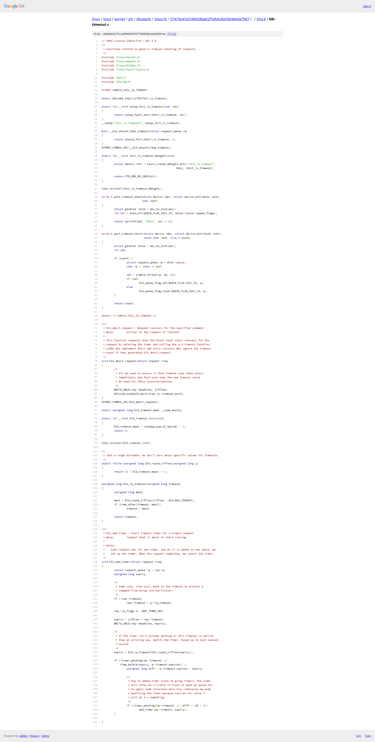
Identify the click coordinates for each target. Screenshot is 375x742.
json (368, 736)
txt (358, 736)
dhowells (143, 19)
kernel (119, 19)
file (172, 34)
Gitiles (23, 736)
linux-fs (160, 19)
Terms (45, 736)
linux (96, 19)
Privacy (34, 736)
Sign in (367, 6)
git (130, 19)
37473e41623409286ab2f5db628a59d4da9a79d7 (209, 19)
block (261, 19)
